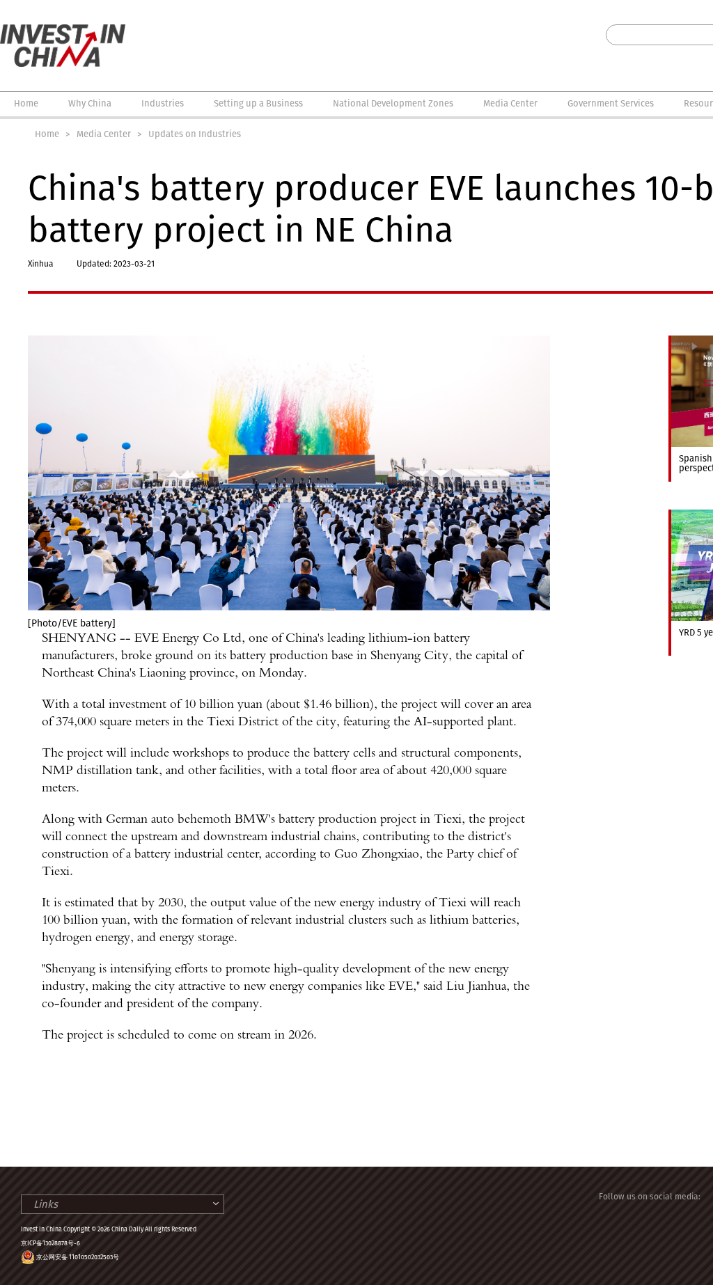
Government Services (610, 103)
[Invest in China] (62, 31)
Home (26, 103)
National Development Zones (393, 103)
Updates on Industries (194, 134)
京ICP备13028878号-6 (50, 1243)
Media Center (510, 103)
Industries (162, 103)
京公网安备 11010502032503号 (77, 1257)
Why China (89, 103)
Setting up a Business (258, 103)
